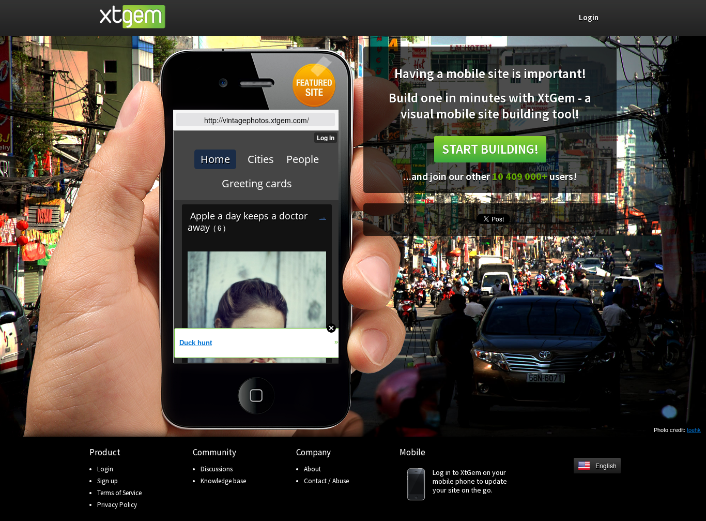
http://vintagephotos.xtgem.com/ (256, 120)
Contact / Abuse (326, 481)
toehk (694, 429)
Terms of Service (119, 492)
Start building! (490, 149)
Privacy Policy (117, 504)
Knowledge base (223, 481)
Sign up (107, 481)
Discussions (217, 469)
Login (105, 469)
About (312, 469)
